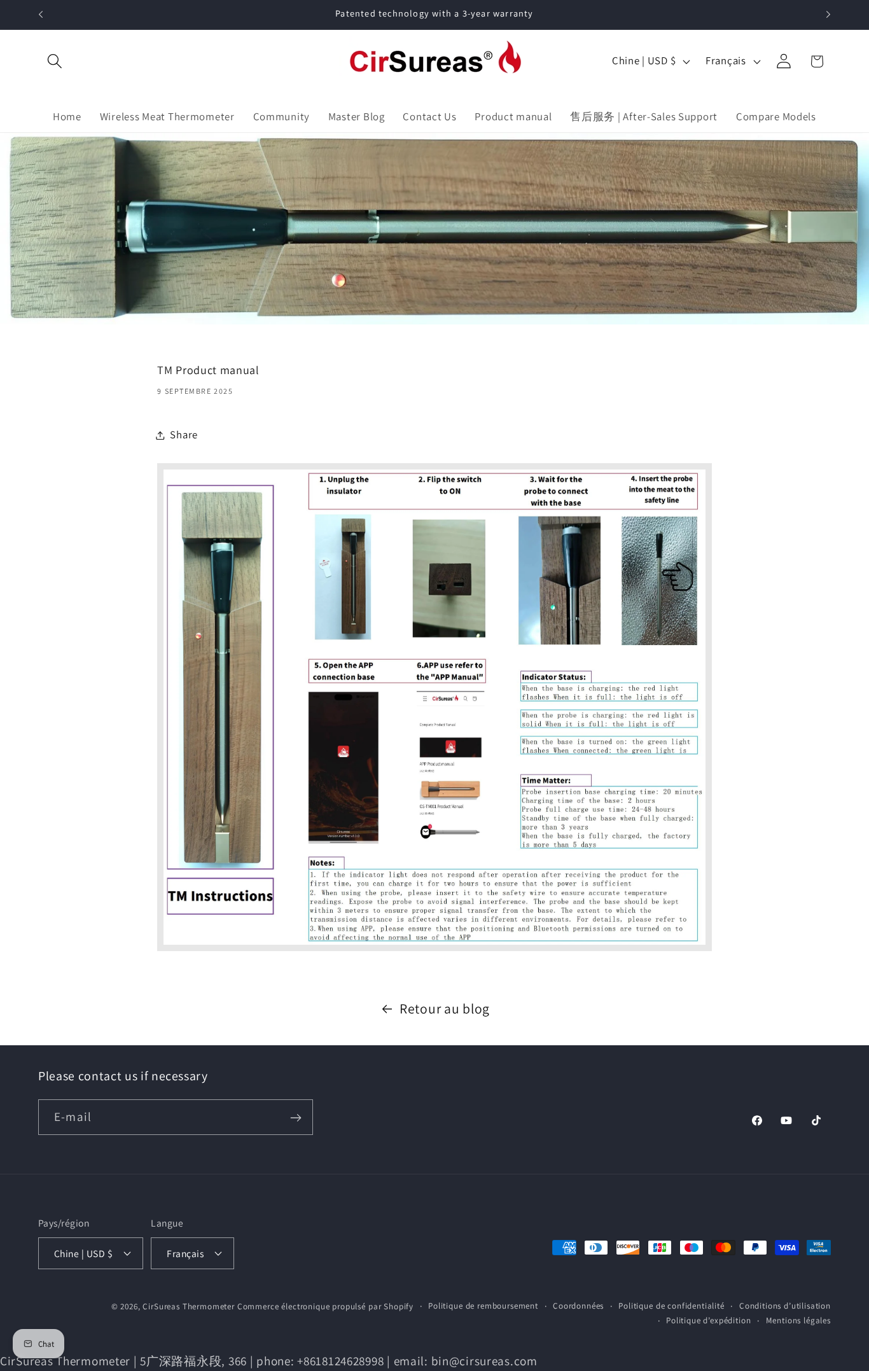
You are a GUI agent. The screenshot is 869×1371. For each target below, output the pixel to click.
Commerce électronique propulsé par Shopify (325, 1305)
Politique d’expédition (708, 1319)
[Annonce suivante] (828, 14)
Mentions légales (798, 1319)
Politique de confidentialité (671, 1305)
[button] (55, 61)
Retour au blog (445, 1008)
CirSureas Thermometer (189, 1305)
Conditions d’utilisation (785, 1305)
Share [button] (184, 435)
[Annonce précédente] (41, 14)
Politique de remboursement (483, 1305)
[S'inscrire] (295, 1118)
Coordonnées (578, 1305)
